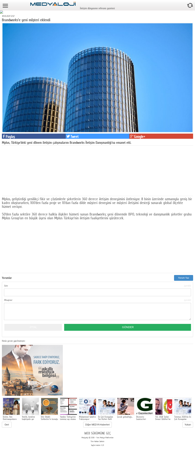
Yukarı (188, 424)
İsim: (97, 285)
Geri (7, 424)
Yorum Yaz (183, 278)
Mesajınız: (97, 300)
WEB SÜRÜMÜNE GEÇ (97, 433)
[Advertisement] (30, 170)
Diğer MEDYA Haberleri (97, 424)
